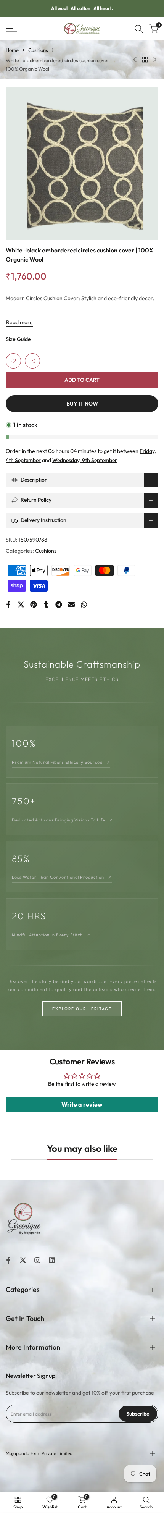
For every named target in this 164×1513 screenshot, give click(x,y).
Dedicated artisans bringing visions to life (62, 820)
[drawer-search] (139, 28)
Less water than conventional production (62, 877)
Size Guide (18, 339)
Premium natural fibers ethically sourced (61, 762)
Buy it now (82, 403)
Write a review (82, 1104)
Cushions (38, 50)
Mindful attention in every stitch (51, 935)
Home (12, 50)
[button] (13, 361)
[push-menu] (11, 28)
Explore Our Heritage (82, 1008)
